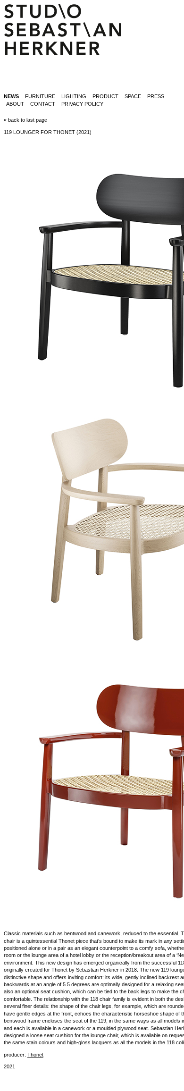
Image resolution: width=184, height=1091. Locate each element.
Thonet (35, 1054)
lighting (73, 96)
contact (42, 104)
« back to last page (25, 120)
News (11, 96)
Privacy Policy (82, 104)
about (15, 104)
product (105, 96)
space (133, 96)
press (155, 96)
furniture (40, 96)
